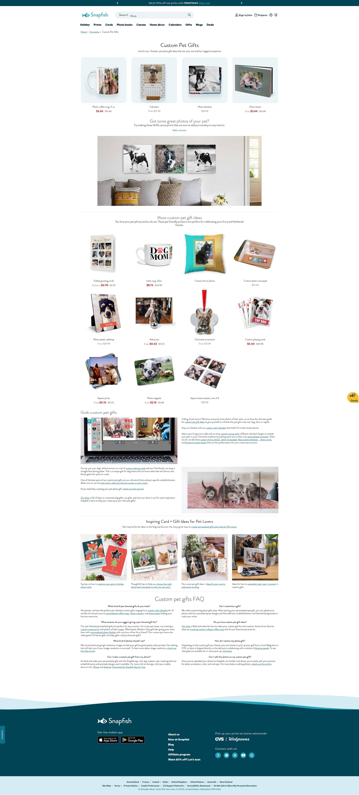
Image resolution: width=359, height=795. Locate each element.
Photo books (255, 107)
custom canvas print (230, 434)
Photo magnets (154, 398)
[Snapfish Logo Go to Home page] (95, 15)
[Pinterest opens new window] (236, 754)
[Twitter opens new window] (253, 754)
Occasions (94, 32)
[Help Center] (270, 15)
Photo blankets (205, 107)
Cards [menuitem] (109, 24)
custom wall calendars (216, 428)
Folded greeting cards (104, 281)
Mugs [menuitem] (199, 24)
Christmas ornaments (205, 339)
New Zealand (226, 782)
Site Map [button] (106, 785)
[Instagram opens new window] (228, 754)
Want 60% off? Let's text (184, 759)
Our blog (85, 498)
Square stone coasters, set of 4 (204, 398)
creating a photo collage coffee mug (207, 629)
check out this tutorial (133, 489)
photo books (154, 613)
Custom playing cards (255, 339)
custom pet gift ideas (194, 422)
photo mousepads (229, 439)
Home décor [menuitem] (157, 24)
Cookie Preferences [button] (150, 785)
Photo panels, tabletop (103, 339)
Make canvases (179, 130)
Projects (262, 15)
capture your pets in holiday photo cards (102, 585)
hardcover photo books (195, 442)
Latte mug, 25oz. (154, 281)
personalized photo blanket (103, 632)
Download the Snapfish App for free (128, 667)
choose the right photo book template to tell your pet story (151, 585)
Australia (212, 782)
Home (84, 32)
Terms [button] (117, 785)
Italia (165, 782)
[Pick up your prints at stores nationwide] (219, 738)
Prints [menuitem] (97, 24)
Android (107, 667)
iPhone (96, 667)
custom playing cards (135, 468)
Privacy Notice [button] (131, 785)
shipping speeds (262, 648)
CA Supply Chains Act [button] (173, 785)
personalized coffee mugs (117, 613)
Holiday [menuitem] (85, 24)
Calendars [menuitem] (175, 24)
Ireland (156, 782)
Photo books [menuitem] (125, 24)
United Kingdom (179, 782)
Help (171, 749)
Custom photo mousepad (255, 281)
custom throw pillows (210, 439)
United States (197, 782)
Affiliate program (179, 754)
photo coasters (137, 613)
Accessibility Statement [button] (198, 785)
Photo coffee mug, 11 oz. (104, 107)
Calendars (154, 107)
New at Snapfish (178, 739)
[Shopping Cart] (275, 15)
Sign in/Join (245, 15)
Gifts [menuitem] (189, 24)
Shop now (204, 3)
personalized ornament (258, 436)
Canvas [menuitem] (141, 24)
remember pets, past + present (261, 584)
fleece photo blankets (248, 439)
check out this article (261, 664)
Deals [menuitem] (210, 24)
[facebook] (219, 754)
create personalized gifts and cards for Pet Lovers (214, 527)
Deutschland (133, 782)
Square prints (104, 398)
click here (227, 651)
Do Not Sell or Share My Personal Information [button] (235, 785)
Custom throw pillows (205, 281)
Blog (171, 744)
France (145, 782)
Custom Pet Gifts (110, 32)
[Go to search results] (189, 15)
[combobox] (154, 15)
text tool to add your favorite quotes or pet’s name (124, 483)
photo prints (265, 439)
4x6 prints (154, 339)
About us (174, 734)
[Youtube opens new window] (245, 754)
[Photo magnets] (154, 371)
